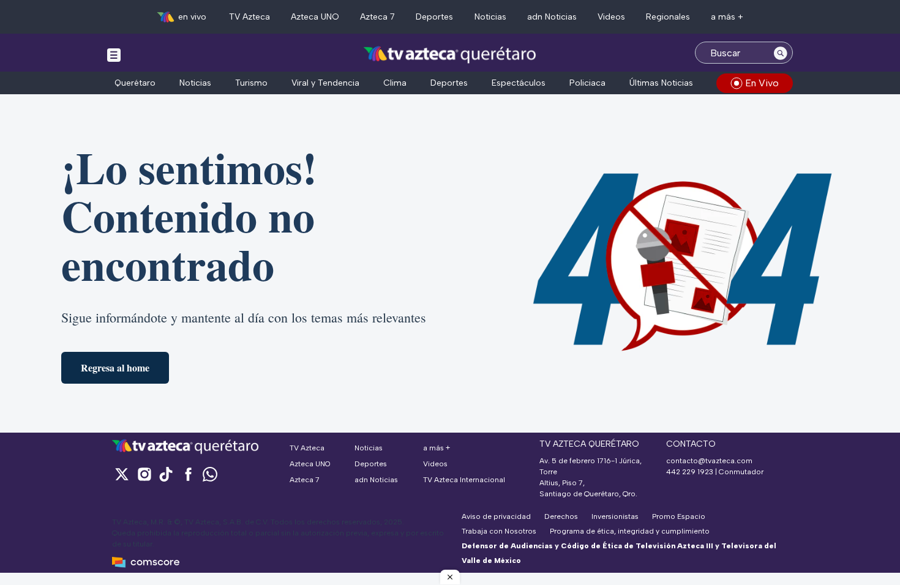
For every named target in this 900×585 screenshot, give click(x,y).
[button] (450, 577)
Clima (395, 83)
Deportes (434, 17)
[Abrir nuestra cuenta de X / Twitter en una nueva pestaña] (121, 474)
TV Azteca (249, 17)
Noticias (490, 17)
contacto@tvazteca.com (709, 460)
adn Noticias (552, 17)
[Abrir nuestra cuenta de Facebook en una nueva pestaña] (188, 474)
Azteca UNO (315, 17)
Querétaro (135, 83)
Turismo (251, 83)
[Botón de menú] (114, 54)
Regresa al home (115, 367)
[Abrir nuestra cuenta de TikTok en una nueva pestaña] (166, 474)
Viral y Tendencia (325, 83)
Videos (611, 17)
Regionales (668, 17)
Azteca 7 (377, 17)
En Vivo (762, 83)
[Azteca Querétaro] (450, 54)
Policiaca (587, 83)
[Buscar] (780, 52)
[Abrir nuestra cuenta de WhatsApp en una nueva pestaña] (210, 474)
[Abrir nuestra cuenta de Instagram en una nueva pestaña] (144, 474)
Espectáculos (519, 83)
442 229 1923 (689, 472)
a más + (727, 17)
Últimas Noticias (661, 83)
